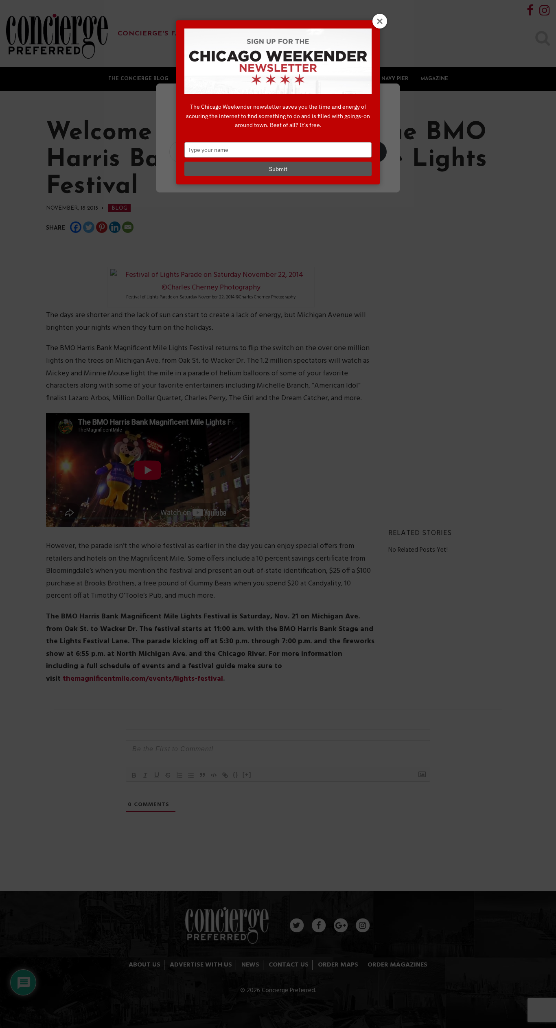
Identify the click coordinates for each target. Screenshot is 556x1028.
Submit (278, 169)
